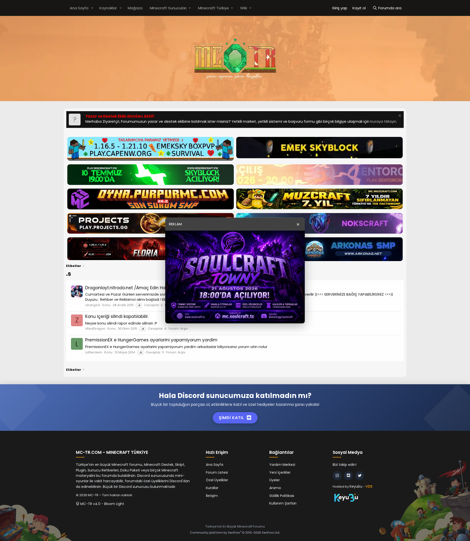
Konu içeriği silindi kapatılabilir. (117, 316)
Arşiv (184, 328)
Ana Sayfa (79, 8)
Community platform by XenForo (235, 532)
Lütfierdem (93, 352)
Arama (275, 487)
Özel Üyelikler (217, 480)
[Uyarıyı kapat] (399, 116)
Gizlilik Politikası (281, 495)
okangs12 (92, 305)
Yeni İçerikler (280, 472)
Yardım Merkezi (282, 464)
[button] (92, 7)
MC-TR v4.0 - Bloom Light (101, 503)
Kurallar (212, 487)
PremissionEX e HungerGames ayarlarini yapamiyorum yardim (151, 340)
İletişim (212, 495)
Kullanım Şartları (282, 503)
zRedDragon (95, 328)
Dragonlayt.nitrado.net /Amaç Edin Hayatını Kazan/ (139, 288)
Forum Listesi (217, 472)
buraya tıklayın (383, 121)
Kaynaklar (108, 8)
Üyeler (274, 480)
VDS (368, 486)
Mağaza (135, 8)
